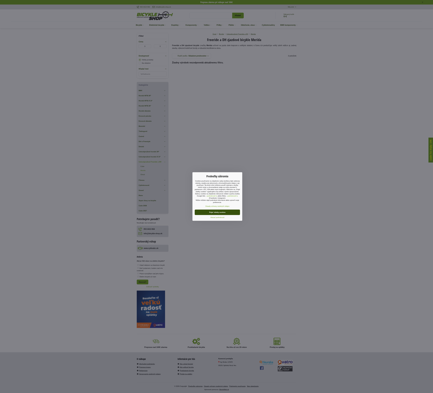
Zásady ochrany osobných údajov (217, 206)
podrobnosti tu (212, 196)
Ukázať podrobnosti (217, 217)
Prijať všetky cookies (217, 212)
